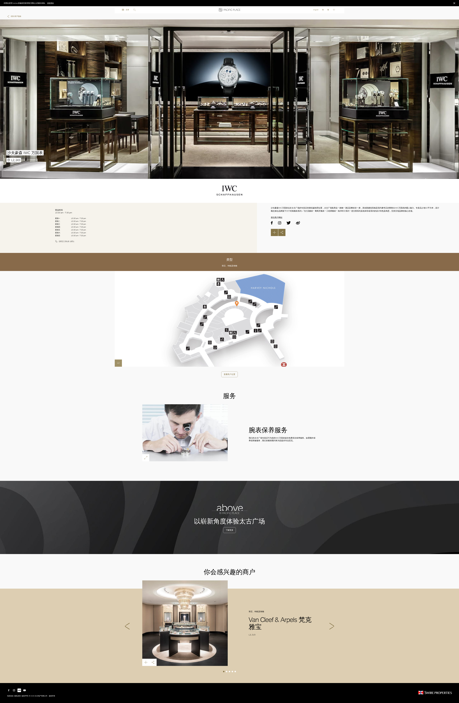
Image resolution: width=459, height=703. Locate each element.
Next (331, 626)
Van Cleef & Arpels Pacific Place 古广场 (185, 623)
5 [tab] (235, 671)
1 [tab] (223, 671)
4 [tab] (232, 671)
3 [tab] (229, 671)
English (315, 10)
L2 (118, 363)
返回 (455, 679)
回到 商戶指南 (16, 16)
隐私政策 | (17, 696)
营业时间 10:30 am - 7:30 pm (63, 211)
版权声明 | (25, 696)
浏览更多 (50, 3)
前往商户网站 (276, 217)
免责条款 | (10, 696)
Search (134, 9)
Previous (127, 626)
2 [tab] (226, 671)
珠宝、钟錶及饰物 (229, 266)
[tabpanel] (229, 623)
